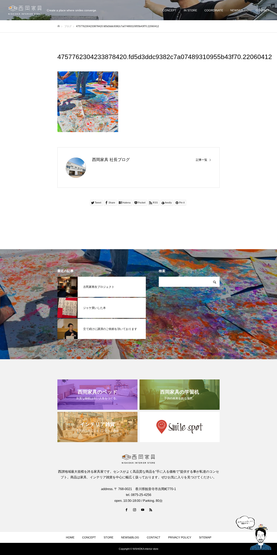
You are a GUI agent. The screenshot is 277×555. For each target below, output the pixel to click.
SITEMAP (205, 537)
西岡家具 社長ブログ (111, 159)
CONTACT (262, 10)
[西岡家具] (25, 10)
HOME (70, 537)
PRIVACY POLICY (179, 537)
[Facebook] (126, 510)
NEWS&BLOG (239, 10)
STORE (108, 537)
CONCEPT (169, 10)
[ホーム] (58, 26)
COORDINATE (213, 10)
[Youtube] (143, 510)
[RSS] (151, 510)
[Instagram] (134, 510)
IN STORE (190, 10)
